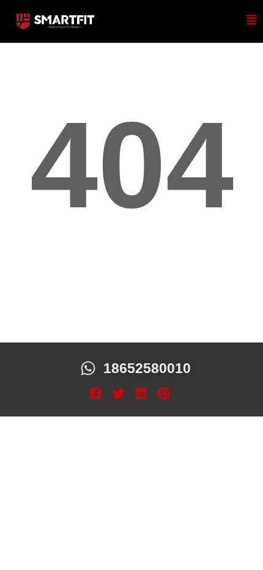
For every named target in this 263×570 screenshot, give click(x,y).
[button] (95, 394)
